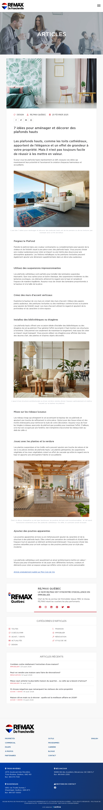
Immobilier (60, 633)
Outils (51, 738)
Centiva (57, 807)
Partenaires (10, 755)
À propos (9, 751)
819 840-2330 (64, 774)
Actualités (16, 641)
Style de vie (60, 641)
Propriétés (10, 738)
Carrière (52, 747)
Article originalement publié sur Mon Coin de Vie (34, 572)
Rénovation (60, 637)
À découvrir (17, 633)
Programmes (53, 743)
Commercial (10, 743)
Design (20, 115)
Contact (52, 755)
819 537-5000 (15, 792)
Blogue (51, 751)
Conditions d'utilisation (47, 803)
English (94, 738)
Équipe (8, 747)
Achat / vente (18, 637)
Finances (59, 629)
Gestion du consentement (68, 803)
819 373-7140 (14, 777)
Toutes (14, 629)
